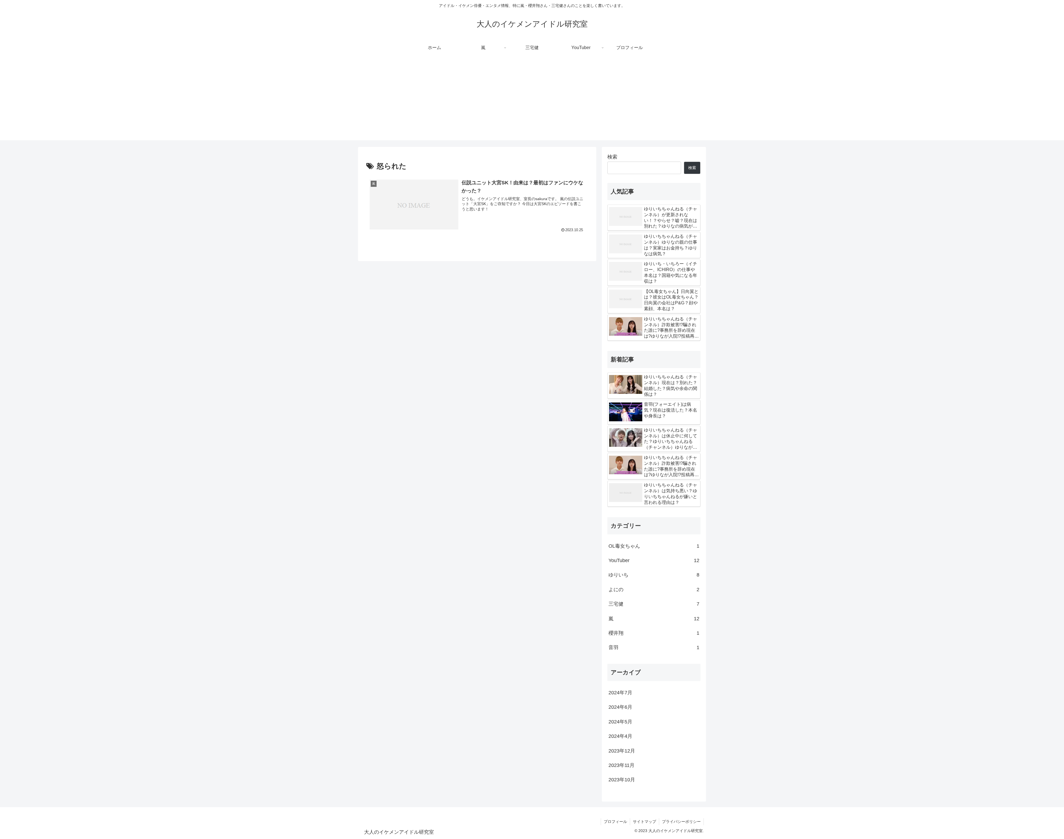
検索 (612, 157)
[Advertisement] (532, 101)
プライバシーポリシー (681, 821)
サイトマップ (644, 821)
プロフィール (615, 821)
